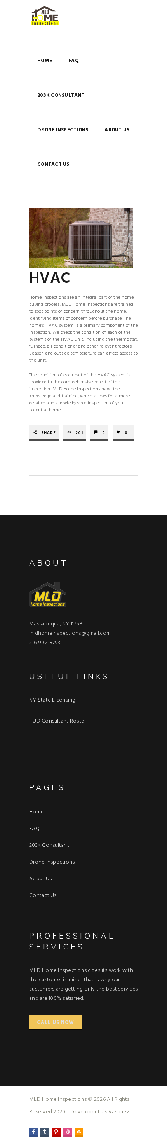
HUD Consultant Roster (57, 721)
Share (48, 433)
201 (79, 433)
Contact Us (53, 164)
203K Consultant (61, 95)
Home (44, 61)
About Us (116, 130)
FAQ (73, 61)
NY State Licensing (52, 700)
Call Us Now (55, 1023)
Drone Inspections (62, 130)
